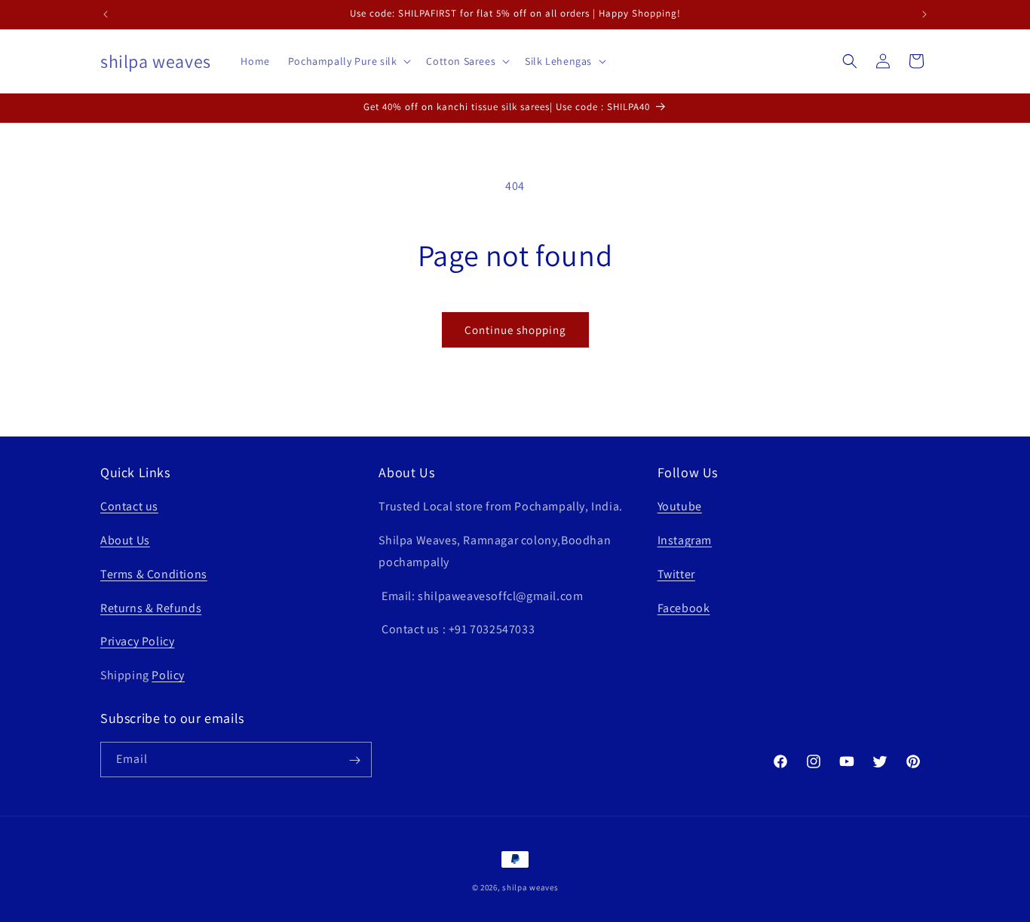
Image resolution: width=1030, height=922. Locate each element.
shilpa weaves (530, 887)
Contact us (129, 506)
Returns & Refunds (150, 608)
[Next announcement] (924, 14)
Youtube (680, 506)
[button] (348, 61)
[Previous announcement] (105, 14)
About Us (125, 540)
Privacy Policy (137, 642)
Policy (168, 675)
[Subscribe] (354, 760)
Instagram (685, 540)
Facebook (684, 608)
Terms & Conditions (153, 574)
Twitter (676, 574)
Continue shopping (515, 330)
